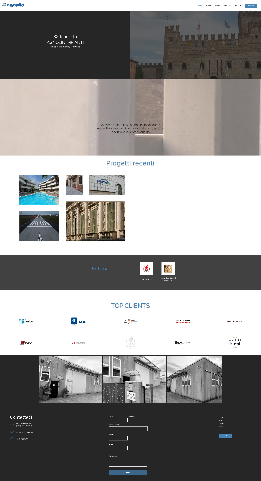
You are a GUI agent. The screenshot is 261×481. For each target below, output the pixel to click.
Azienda (111, 444)
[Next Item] (218, 380)
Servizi (221, 420)
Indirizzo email (113, 424)
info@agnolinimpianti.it (24, 432)
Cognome (131, 416)
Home (221, 417)
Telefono (111, 434)
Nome (111, 416)
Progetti (221, 423)
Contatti (221, 427)
